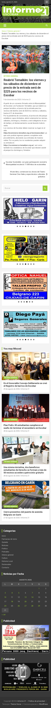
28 (32, 606)
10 (5, 597)
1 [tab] (17, 226)
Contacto (5, 567)
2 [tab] (20, 226)
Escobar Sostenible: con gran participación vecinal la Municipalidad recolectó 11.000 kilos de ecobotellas (26, 163)
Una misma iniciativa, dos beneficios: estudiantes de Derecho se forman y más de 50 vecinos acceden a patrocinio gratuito (25, 470)
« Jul (3, 615)
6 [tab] (31, 226)
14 (32, 597)
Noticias (5, 545)
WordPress (43, 704)
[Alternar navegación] (5, 25)
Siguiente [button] (44, 210)
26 (19, 606)
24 (5, 606)
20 (25, 601)
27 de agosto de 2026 (12, 518)
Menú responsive (46, 2)
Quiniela (5, 542)
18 (12, 601)
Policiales (5, 552)
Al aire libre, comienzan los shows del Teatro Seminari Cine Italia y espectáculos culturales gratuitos (27, 174)
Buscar (45, 188)
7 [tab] (33, 226)
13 (25, 597)
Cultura (4, 558)
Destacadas (6, 564)
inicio (4, 536)
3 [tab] (22, 226)
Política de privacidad (36, 701)
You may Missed (12, 348)
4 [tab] (25, 226)
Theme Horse (16, 704)
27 (25, 606)
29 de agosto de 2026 (12, 389)
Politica (4, 549)
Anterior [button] (6, 210)
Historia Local (7, 561)
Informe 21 (26, 99)
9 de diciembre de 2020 (12, 99)
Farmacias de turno (9, 539)
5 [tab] (28, 226)
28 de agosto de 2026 (12, 431)
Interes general (11, 76)
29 (39, 606)
